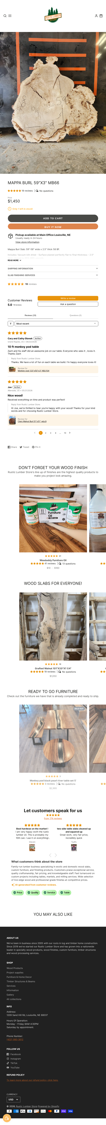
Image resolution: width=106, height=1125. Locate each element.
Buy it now (53, 227)
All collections (14, 999)
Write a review (68, 298)
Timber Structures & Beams (21, 981)
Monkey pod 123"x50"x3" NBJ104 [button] (33, 370)
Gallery (10, 994)
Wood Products (15, 968)
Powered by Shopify (48, 1106)
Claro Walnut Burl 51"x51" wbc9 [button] (32, 421)
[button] (15, 190)
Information (13, 990)
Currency (12, 1094)
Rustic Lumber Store (26, 1106)
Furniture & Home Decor (19, 977)
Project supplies (15, 972)
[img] (53, 815)
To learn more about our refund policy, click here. (32, 1080)
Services (11, 985)
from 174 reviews (53, 818)
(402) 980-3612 (15, 1039)
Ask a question (68, 304)
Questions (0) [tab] (76, 315)
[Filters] (11, 323)
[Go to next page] (70, 433)
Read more (13, 260)
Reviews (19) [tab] (30, 315)
